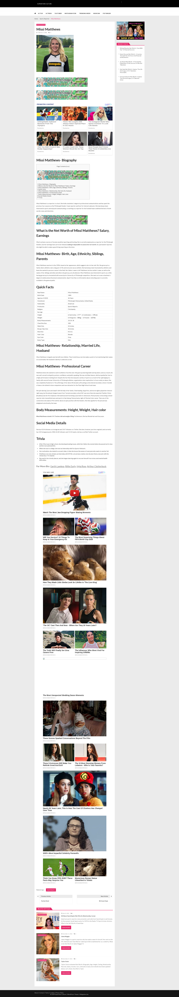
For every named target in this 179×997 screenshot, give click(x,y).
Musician (96, 13)
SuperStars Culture (44, 4)
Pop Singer (107, 13)
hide (68, 166)
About (36, 993)
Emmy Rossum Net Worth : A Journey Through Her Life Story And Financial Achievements (131, 55)
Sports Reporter (41, 24)
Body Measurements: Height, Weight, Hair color (52, 194)
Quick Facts (41, 189)
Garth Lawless (57, 466)
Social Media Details (44, 196)
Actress (49, 13)
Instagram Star (70, 13)
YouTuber (58, 13)
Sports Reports (51, 890)
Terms (47, 993)
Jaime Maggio (65, 936)
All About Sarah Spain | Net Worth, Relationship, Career (78, 916)
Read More (66, 927)
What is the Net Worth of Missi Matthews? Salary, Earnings (56, 186)
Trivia (39, 197)
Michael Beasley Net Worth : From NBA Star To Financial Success (131, 49)
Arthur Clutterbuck (96, 466)
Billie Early (70, 466)
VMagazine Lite (83, 994)
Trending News (84, 13)
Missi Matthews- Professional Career (49, 192)
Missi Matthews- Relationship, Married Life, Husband (54, 191)
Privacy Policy (60, 993)
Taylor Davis (65, 961)
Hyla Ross (81, 466)
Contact (41, 993)
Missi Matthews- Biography (46, 184)
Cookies (52, 993)
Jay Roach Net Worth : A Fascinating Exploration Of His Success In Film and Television (131, 63)
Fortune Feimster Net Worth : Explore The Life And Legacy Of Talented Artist (131, 78)
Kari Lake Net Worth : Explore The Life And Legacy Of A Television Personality (131, 70)
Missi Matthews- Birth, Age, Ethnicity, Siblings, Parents (55, 187)
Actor (40, 13)
